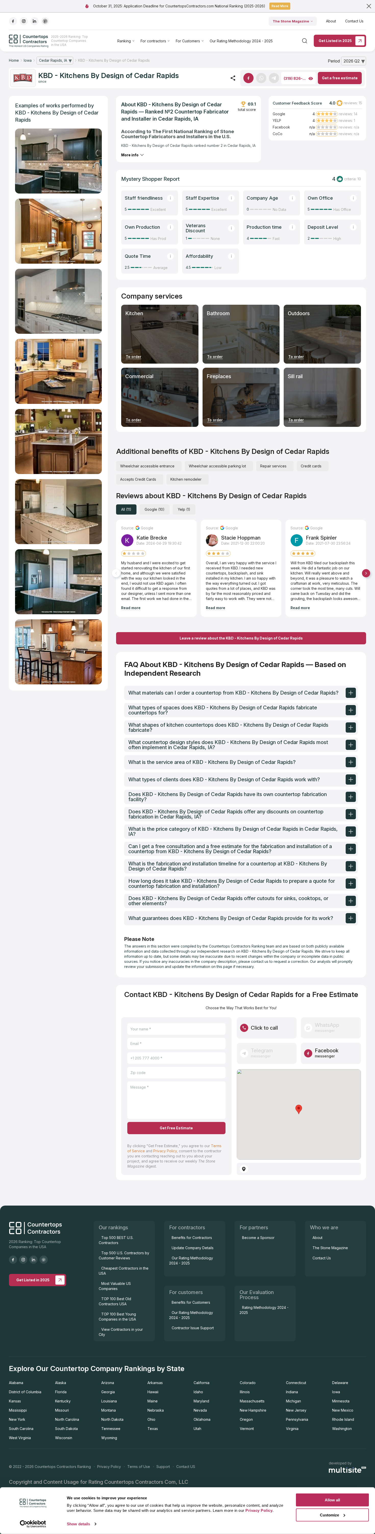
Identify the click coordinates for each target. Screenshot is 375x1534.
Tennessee (110, 1428)
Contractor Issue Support (193, 1328)
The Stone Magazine (291, 21)
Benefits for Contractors (192, 1237)
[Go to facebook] (13, 21)
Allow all (332, 1500)
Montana (108, 1410)
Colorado (248, 1382)
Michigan (293, 1401)
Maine (152, 1401)
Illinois (245, 1392)
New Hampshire (253, 1410)
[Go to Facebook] (248, 78)
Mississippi (18, 1410)
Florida (61, 1392)
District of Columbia (25, 1392)
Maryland (201, 1401)
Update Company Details (193, 1248)
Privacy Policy (165, 1151)
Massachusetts (252, 1401)
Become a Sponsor (258, 1237)
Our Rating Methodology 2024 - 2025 (241, 41)
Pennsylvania (297, 1419)
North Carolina (67, 1419)
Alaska (60, 1382)
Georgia (108, 1392)
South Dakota (66, 1428)
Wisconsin (63, 1438)
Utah (197, 1428)
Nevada (200, 1410)
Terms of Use (138, 1466)
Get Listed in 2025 (335, 41)
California (201, 1382)
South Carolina (21, 1428)
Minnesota (340, 1401)
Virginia (292, 1428)
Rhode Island (343, 1419)
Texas (152, 1428)
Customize (329, 1515)
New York (17, 1419)
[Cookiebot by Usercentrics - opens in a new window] (33, 1524)
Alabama (16, 1382)
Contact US (185, 1466)
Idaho (198, 1392)
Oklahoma (202, 1419)
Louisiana (109, 1401)
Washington (342, 1428)
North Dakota (112, 1419)
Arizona (107, 1382)
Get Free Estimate (176, 1128)
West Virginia (20, 1438)
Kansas (15, 1401)
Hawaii (152, 1392)
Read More (279, 6)
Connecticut (296, 1382)
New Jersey (296, 1410)
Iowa (336, 1392)
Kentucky (63, 1401)
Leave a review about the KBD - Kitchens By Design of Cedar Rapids (241, 638)
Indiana (292, 1392)
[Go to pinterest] (45, 21)
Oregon (246, 1419)
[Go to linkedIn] (34, 21)
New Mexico (342, 1410)
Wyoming (109, 1438)
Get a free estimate (340, 78)
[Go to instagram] (24, 21)
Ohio (151, 1419)
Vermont (247, 1428)
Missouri (62, 1410)
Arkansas (155, 1382)
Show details (78, 1524)
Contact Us (354, 21)
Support (163, 1466)
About (331, 21)
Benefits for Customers (191, 1302)
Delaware (340, 1382)
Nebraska (155, 1410)
